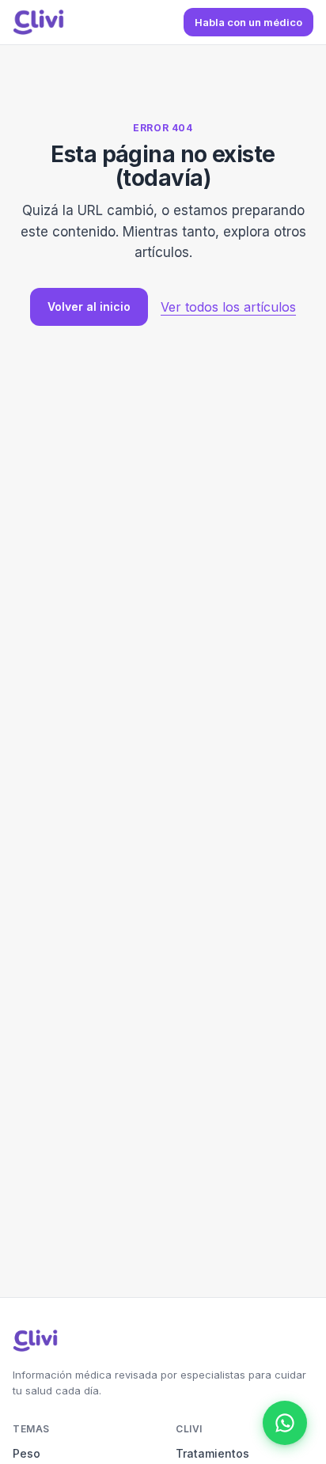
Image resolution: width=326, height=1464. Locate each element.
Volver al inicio (89, 306)
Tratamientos (212, 1453)
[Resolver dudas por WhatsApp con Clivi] (285, 1423)
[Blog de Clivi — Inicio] (38, 22)
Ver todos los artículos (228, 307)
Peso (26, 1453)
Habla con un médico (248, 22)
